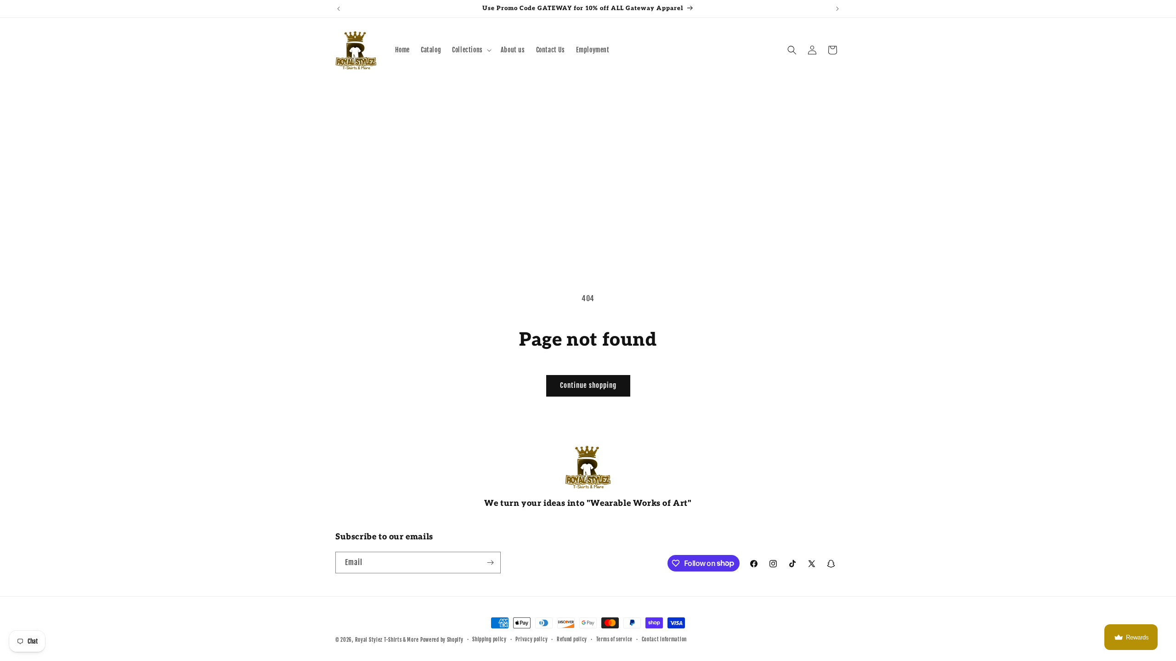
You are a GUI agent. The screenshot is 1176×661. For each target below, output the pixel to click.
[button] (471, 50)
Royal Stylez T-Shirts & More (387, 640)
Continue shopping (588, 385)
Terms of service (614, 639)
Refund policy (572, 639)
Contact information (664, 639)
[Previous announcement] (338, 8)
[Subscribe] (490, 562)
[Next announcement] (837, 8)
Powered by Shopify (442, 640)
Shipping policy (489, 639)
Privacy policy (531, 639)
